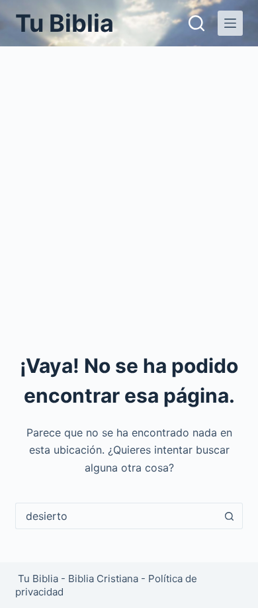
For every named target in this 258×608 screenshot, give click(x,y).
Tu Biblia (64, 23)
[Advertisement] (129, 182)
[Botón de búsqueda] (229, 516)
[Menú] (230, 23)
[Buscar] (196, 23)
